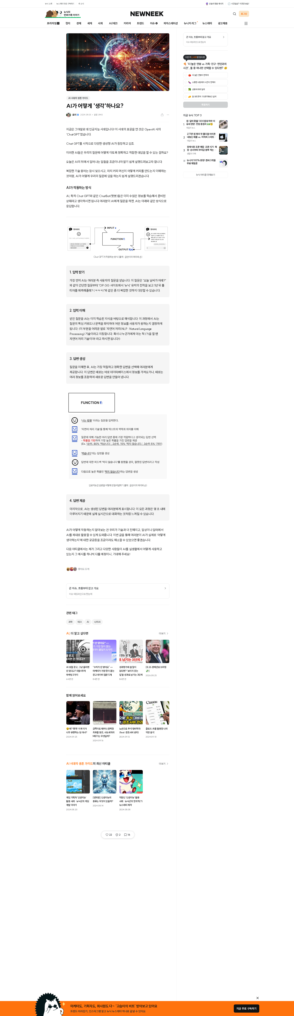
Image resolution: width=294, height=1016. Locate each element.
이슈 (152, 23)
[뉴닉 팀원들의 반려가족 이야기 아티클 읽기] (63, 14)
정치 (68, 23)
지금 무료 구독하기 (246, 1008)
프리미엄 (51, 23)
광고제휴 (222, 23)
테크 (80, 621)
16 (129, 834)
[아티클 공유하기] (162, 114)
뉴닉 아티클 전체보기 (205, 174)
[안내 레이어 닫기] (257, 998)
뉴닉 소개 (48, 3)
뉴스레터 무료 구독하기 (65, 3)
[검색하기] (234, 14)
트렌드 (140, 23)
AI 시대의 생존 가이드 (78, 98)
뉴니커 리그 (190, 23)
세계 (89, 23)
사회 (100, 23)
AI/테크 (113, 23)
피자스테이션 (171, 23)
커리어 (127, 23)
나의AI (97, 621)
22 (110, 834)
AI (88, 621)
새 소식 (81, 3)
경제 (78, 23)
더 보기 (162, 633)
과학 (70, 621)
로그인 (244, 13)
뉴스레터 (207, 23)
